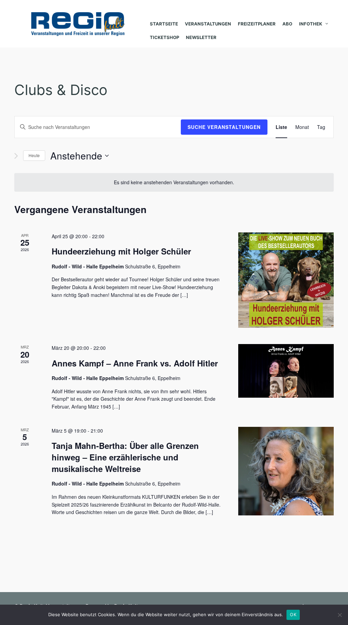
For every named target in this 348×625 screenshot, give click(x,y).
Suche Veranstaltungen (224, 127)
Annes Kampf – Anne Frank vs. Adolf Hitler (135, 363)
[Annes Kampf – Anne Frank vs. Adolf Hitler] (286, 371)
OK (293, 614)
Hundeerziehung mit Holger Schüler (121, 251)
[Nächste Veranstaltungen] (16, 156)
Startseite (164, 23)
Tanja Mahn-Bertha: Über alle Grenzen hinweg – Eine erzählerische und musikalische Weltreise (125, 457)
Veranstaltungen (208, 23)
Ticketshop (164, 37)
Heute (34, 155)
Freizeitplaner (257, 23)
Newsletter (201, 37)
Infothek (310, 23)
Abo (287, 23)
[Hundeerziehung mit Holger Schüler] (286, 280)
